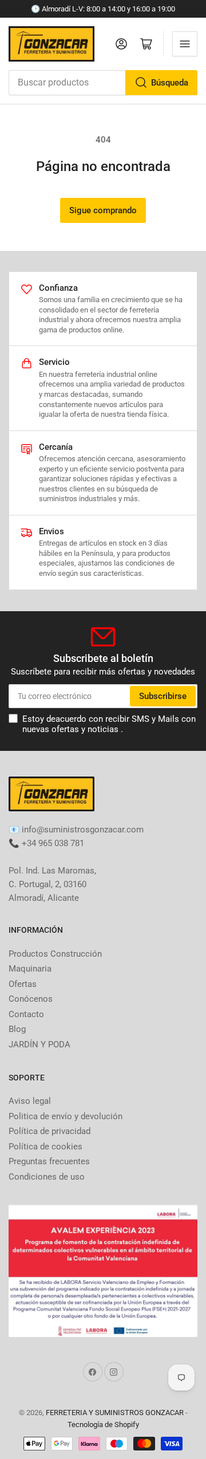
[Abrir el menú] (184, 43)
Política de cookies (45, 1146)
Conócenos (31, 999)
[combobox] (103, 82)
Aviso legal (30, 1101)
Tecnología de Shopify (103, 1424)
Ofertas (23, 984)
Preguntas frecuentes (49, 1161)
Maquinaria (30, 969)
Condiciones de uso (47, 1177)
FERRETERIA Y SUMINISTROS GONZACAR (115, 1412)
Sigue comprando (103, 210)
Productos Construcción (55, 954)
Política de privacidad (49, 1131)
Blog (17, 1029)
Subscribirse (163, 696)
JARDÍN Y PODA (39, 1044)
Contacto (26, 1014)
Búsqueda (169, 83)
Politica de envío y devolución (65, 1116)
